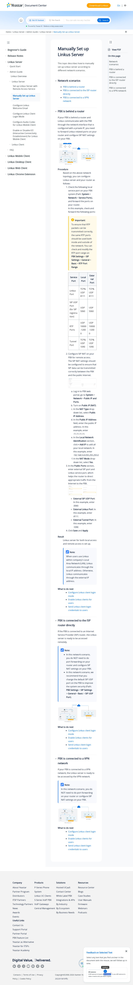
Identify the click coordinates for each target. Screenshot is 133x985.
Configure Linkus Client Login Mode (24, 115)
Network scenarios (114, 63)
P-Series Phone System (41, 889)
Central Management (44, 908)
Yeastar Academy (21, 950)
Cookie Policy (25, 978)
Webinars (82, 908)
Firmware (82, 904)
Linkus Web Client (17, 168)
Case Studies (84, 895)
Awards (16, 912)
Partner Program (21, 891)
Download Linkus (98, 5)
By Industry (61, 904)
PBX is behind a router (74, 86)
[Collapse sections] (126, 32)
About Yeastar (19, 887)
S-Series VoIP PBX (42, 900)
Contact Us (18, 925)
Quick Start (15, 66)
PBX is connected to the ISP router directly (117, 80)
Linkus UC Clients (42, 895)
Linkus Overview (18, 76)
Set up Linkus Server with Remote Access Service (25, 87)
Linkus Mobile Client (19, 155)
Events (16, 916)
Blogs (80, 891)
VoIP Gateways (41, 904)
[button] (6, 49)
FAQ (12, 149)
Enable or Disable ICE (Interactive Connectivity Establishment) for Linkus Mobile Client (25, 135)
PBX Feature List (20, 937)
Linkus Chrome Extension (21, 174)
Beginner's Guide (17, 49)
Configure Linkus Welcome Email (21, 107)
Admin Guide (32, 32)
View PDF (116, 49)
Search (105, 20)
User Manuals (85, 900)
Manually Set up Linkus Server (67, 32)
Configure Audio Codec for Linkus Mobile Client (24, 123)
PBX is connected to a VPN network (117, 89)
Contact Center (63, 891)
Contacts (17, 975)
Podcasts (82, 912)
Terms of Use (29, 975)
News (15, 908)
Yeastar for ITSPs (21, 946)
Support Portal (20, 929)
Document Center (36, 5)
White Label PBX (64, 895)
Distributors (19, 895)
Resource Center (86, 887)
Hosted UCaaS (63, 887)
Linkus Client (18, 144)
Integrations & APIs (65, 900)
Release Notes (15, 55)
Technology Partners (23, 904)
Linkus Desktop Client (19, 161)
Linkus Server (19, 32)
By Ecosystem (63, 908)
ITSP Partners (19, 900)
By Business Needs (65, 912)
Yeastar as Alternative (23, 942)
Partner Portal (20, 933)
